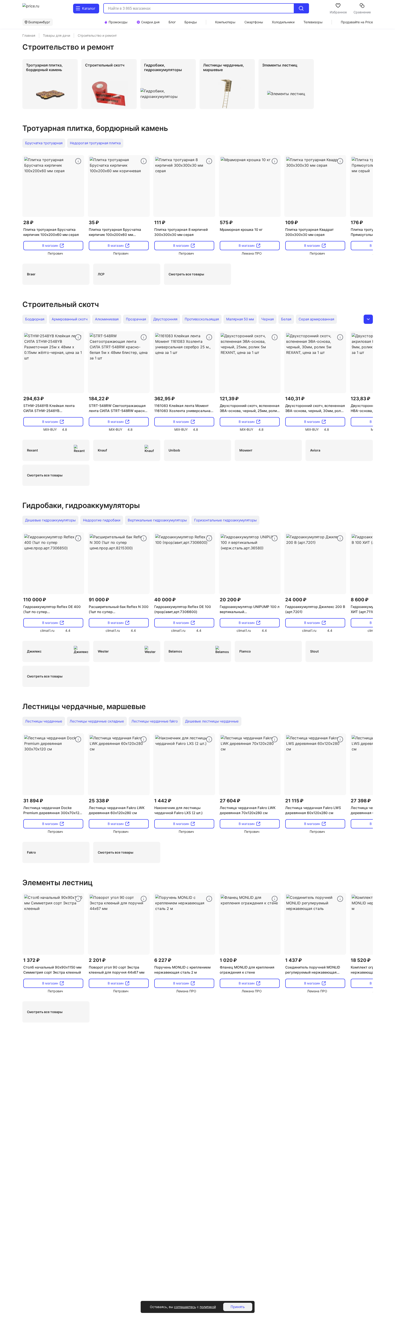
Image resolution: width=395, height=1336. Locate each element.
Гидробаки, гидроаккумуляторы (81, 505)
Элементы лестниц (57, 882)
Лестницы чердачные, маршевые (84, 706)
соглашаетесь (185, 1307)
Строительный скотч (60, 304)
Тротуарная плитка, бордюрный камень (95, 128)
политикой (208, 1307)
